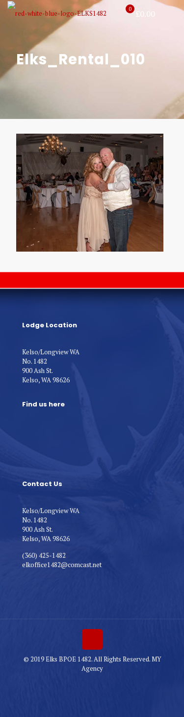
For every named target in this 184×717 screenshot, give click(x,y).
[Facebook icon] (81, 682)
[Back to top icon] (92, 639)
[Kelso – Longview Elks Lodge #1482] (56, 12)
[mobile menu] (170, 14)
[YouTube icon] (92, 682)
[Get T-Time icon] (102, 682)
